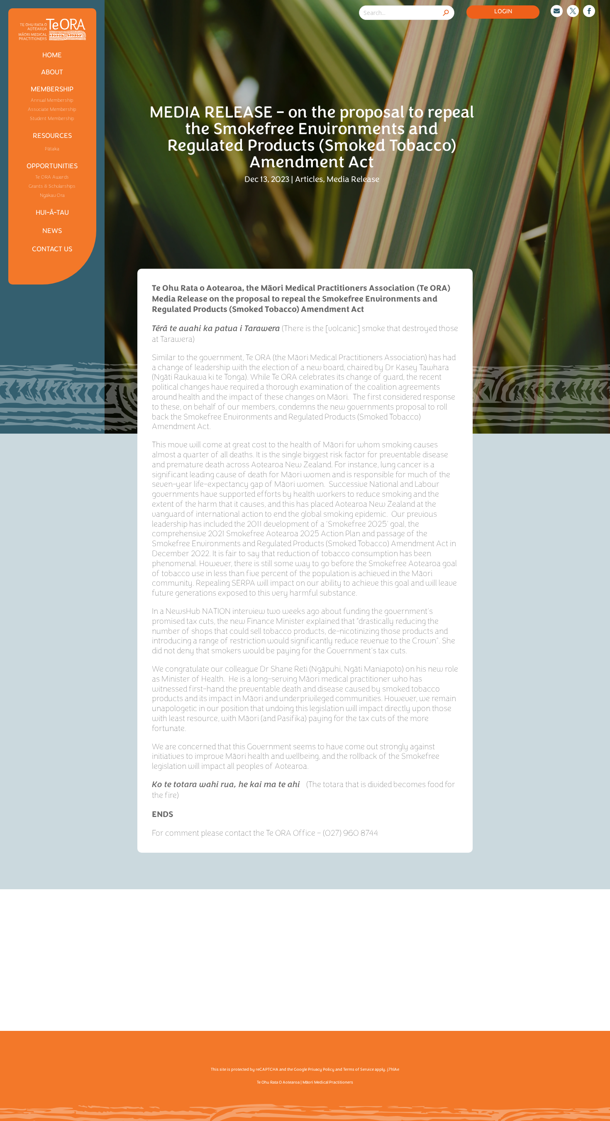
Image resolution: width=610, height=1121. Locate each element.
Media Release (353, 179)
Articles (309, 179)
